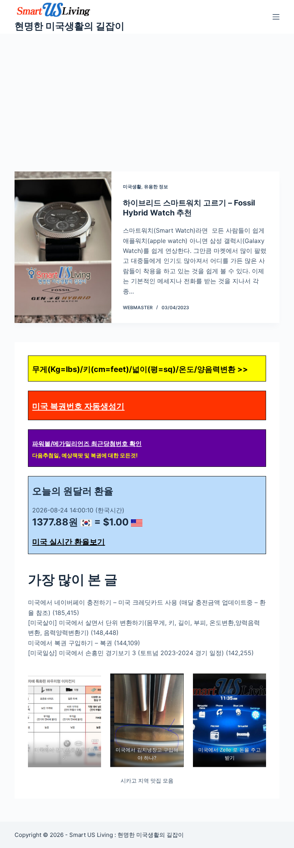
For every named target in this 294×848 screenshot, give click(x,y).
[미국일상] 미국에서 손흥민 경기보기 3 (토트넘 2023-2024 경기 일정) (126, 653)
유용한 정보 (156, 186)
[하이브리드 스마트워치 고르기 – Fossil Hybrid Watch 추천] (63, 247)
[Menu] (276, 16)
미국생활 (132, 186)
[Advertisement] (147, 91)
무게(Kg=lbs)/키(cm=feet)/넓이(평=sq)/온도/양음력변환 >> (140, 369)
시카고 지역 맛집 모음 (147, 780)
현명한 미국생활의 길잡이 (69, 26)
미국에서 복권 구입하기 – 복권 (70, 643)
